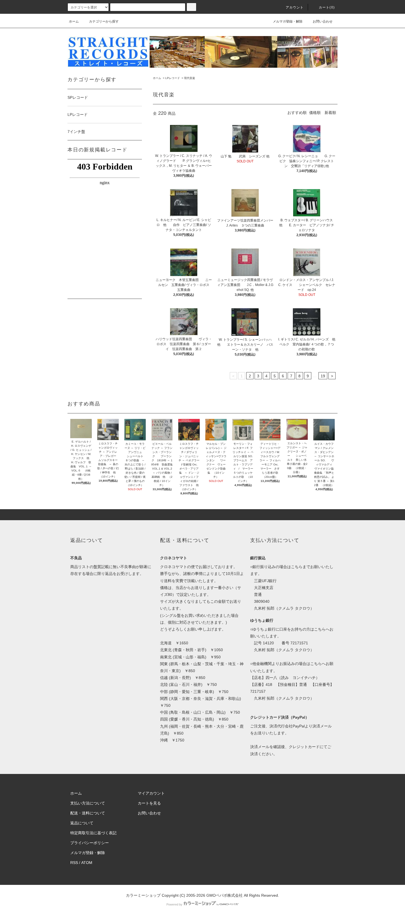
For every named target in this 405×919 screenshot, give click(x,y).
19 (323, 376)
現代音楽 (189, 78)
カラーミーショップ (143, 895)
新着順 (330, 112)
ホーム (74, 21)
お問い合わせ (323, 21)
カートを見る (149, 803)
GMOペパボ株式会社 (224, 895)
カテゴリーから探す (104, 21)
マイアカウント (151, 793)
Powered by (174, 904)
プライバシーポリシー (89, 843)
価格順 (315, 112)
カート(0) (327, 7)
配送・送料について (87, 813)
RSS (74, 862)
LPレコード (172, 78)
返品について (81, 823)
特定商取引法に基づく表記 (93, 833)
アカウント (295, 7)
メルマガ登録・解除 (288, 21)
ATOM (86, 862)
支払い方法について (87, 803)
